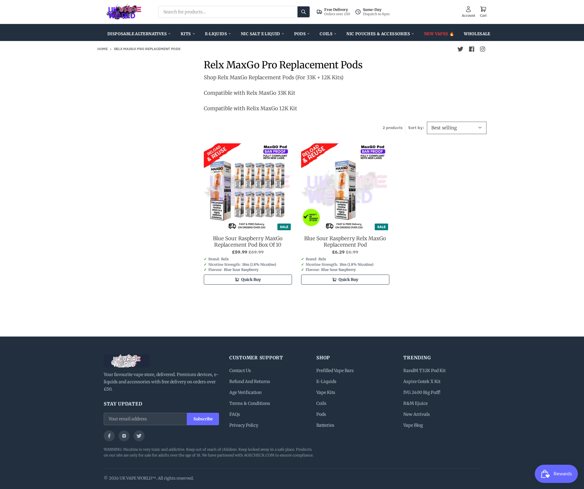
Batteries (325, 425)
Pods (300, 33)
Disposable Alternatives (137, 33)
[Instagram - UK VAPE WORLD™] (482, 49)
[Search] (303, 11)
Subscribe (203, 419)
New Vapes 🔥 (439, 33)
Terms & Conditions (249, 403)
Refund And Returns (249, 381)
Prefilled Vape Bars (335, 370)
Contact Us (240, 370)
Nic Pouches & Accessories (378, 33)
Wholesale (477, 33)
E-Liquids (216, 33)
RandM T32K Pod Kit (424, 370)
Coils (326, 33)
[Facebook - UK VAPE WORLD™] (471, 49)
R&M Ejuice (415, 403)
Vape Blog (413, 425)
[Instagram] (124, 435)
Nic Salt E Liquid (260, 33)
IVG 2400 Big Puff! (421, 392)
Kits (186, 33)
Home (102, 48)
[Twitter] (139, 435)
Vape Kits (325, 392)
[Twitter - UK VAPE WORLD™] (460, 49)
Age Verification (245, 392)
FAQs (234, 414)
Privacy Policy (243, 425)
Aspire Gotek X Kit (421, 381)
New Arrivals (416, 414)
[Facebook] (109, 435)
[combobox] (234, 12)
